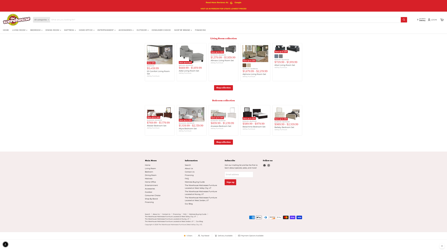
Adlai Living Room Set (189, 71)
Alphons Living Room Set (254, 74)
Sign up (230, 182)
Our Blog (189, 204)
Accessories (125, 30)
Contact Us (189, 172)
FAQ (187, 178)
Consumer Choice (161, 30)
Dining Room (53, 30)
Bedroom (35, 30)
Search (188, 165)
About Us (189, 168)
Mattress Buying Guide (195, 182)
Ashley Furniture (153, 76)
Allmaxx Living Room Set (222, 60)
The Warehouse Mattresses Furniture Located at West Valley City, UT (170, 216)
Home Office (86, 30)
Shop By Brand (182, 30)
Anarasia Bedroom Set (221, 126)
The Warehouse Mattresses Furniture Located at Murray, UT (167, 219)
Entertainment (106, 30)
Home (6, 30)
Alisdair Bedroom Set (156, 126)
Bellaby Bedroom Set (284, 127)
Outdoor (142, 30)
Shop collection (223, 88)
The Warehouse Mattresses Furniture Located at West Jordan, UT (169, 221)
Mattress (69, 30)
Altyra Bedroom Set (188, 128)
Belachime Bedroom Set (254, 127)
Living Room (19, 30)
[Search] (404, 19)
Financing (200, 30)
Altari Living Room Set (284, 65)
